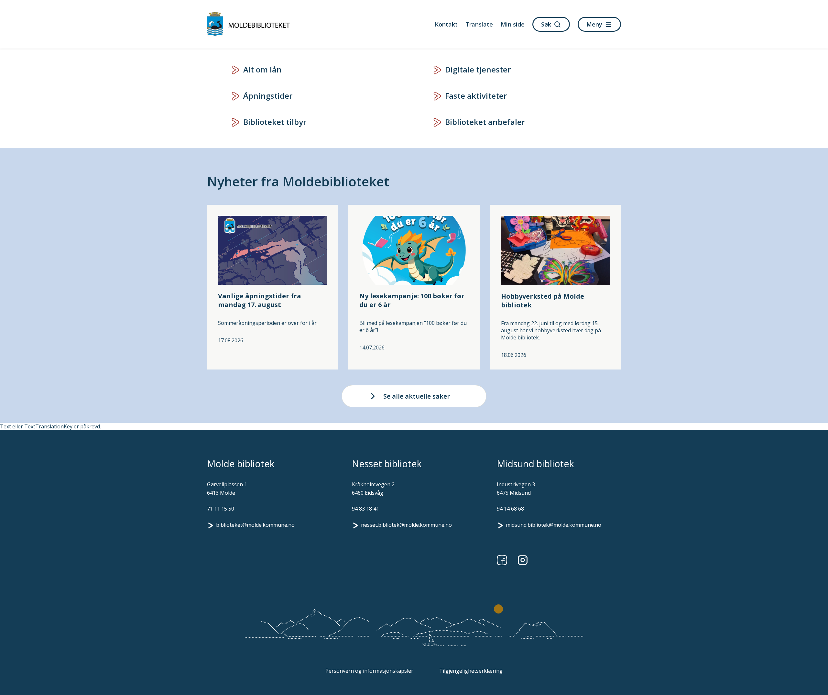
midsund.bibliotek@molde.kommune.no (553, 524)
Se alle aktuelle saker (416, 396)
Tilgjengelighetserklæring (471, 670)
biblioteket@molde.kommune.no (255, 524)
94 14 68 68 (510, 508)
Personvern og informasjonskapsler (369, 670)
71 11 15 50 (220, 508)
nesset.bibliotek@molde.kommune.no (406, 524)
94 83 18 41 (365, 508)
